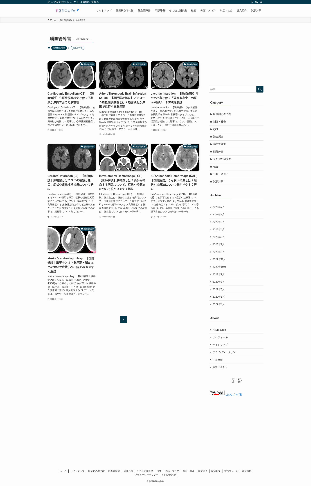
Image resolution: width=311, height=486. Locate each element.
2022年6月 (219, 289)
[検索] (261, 2)
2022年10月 (219, 266)
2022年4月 (219, 304)
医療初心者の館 (222, 114)
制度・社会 (219, 121)
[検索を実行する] (259, 89)
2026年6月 (219, 214)
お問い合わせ (220, 367)
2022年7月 (219, 281)
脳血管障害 (219, 144)
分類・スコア (220, 173)
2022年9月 (219, 274)
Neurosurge (219, 329)
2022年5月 (219, 296)
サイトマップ (220, 344)
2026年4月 (219, 229)
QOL (216, 129)
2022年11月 (219, 259)
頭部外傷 (218, 151)
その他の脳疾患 (222, 159)
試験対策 (218, 181)
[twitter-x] (251, 2)
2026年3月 (219, 237)
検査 (215, 166)
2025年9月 (219, 244)
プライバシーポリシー (225, 352)
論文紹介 (218, 136)
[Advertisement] (236, 57)
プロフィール (220, 337)
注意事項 (218, 359)
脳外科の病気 (59, 48)
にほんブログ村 (233, 394)
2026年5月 (219, 221)
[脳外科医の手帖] (67, 10)
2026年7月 (219, 207)
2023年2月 (219, 251)
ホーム (63, 471)
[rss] (256, 2)
